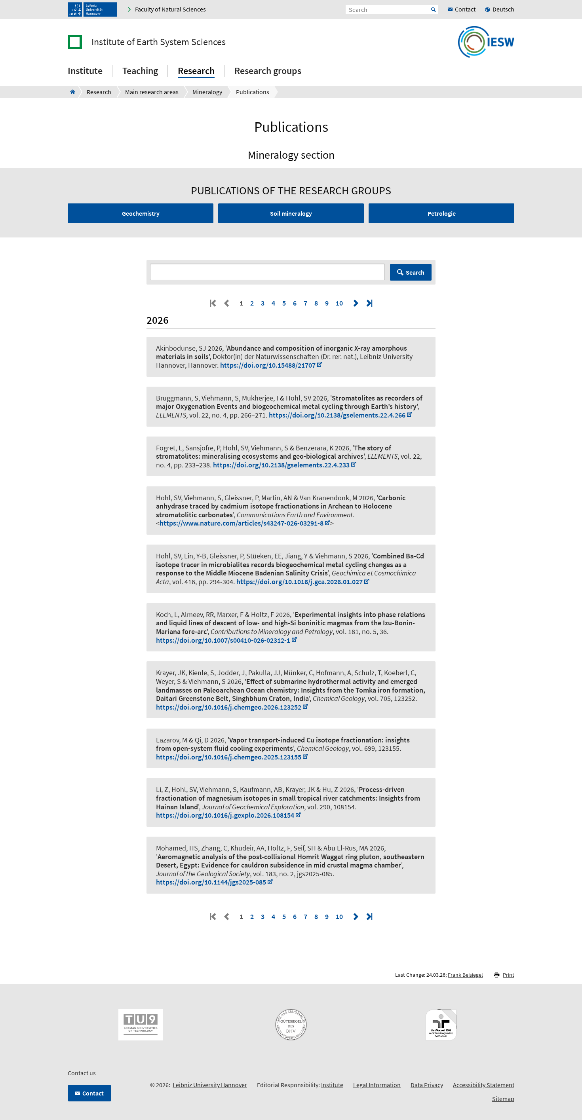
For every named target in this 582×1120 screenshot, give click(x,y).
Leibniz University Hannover (210, 1085)
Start (433, 9)
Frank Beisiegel (465, 974)
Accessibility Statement (483, 1085)
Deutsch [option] (503, 9)
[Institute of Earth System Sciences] (70, 91)
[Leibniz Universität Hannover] (92, 9)
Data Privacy (427, 1085)
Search (415, 272)
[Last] (368, 303)
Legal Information (377, 1085)
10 (339, 303)
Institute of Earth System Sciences (158, 42)
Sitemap (503, 1099)
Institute (332, 1085)
